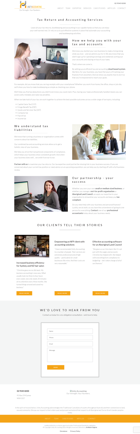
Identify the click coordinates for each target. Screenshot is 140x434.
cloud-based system (116, 69)
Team (68, 8)
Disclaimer (63, 431)
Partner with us (21, 164)
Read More (24, 293)
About (61, 8)
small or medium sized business (108, 188)
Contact (122, 8)
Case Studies (99, 8)
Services (87, 8)
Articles (111, 8)
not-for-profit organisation (102, 191)
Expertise (76, 8)
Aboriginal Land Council (82, 194)
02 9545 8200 (120, 3)
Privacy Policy (75, 431)
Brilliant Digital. (91, 427)
